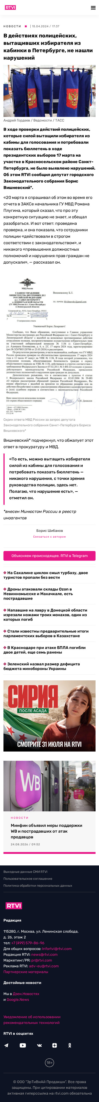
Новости (12, 26)
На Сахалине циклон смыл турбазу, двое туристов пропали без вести (45, 575)
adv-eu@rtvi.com (44, 966)
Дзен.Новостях (26, 994)
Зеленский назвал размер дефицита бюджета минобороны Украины (41, 666)
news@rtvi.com (44, 954)
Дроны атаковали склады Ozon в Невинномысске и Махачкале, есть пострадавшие (38, 594)
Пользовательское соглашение (27, 879)
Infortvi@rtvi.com (57, 949)
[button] (94, 7)
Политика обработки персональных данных (37, 886)
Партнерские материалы (25, 972)
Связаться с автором (49, 536)
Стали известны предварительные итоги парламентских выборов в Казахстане (46, 633)
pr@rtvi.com (41, 960)
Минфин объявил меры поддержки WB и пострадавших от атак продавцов (46, 831)
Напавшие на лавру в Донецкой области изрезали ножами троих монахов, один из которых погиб (45, 615)
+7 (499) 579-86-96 (27, 943)
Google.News (18, 999)
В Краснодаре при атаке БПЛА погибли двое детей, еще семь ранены (44, 650)
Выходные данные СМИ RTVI (25, 872)
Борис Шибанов (49, 531)
